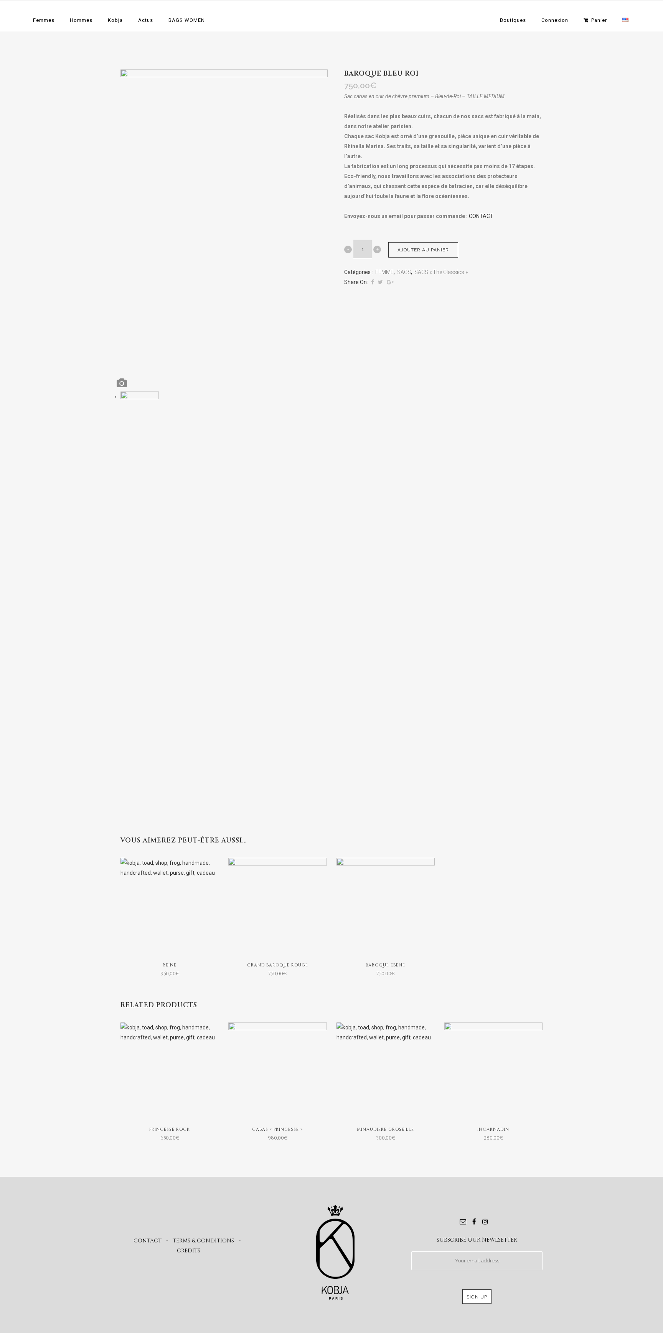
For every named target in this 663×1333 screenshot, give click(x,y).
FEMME (384, 272)
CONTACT (481, 216)
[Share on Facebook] (372, 282)
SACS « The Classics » (441, 272)
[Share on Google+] (390, 282)
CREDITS (188, 1250)
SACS (404, 272)
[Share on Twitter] (380, 282)
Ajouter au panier (423, 250)
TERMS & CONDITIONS (203, 1240)
